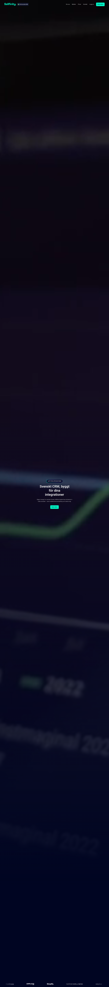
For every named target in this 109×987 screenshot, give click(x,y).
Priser (79, 4)
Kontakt (85, 4)
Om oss (68, 4)
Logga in (91, 4)
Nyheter (74, 4)
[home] (10, 4)
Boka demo (100, 4)
